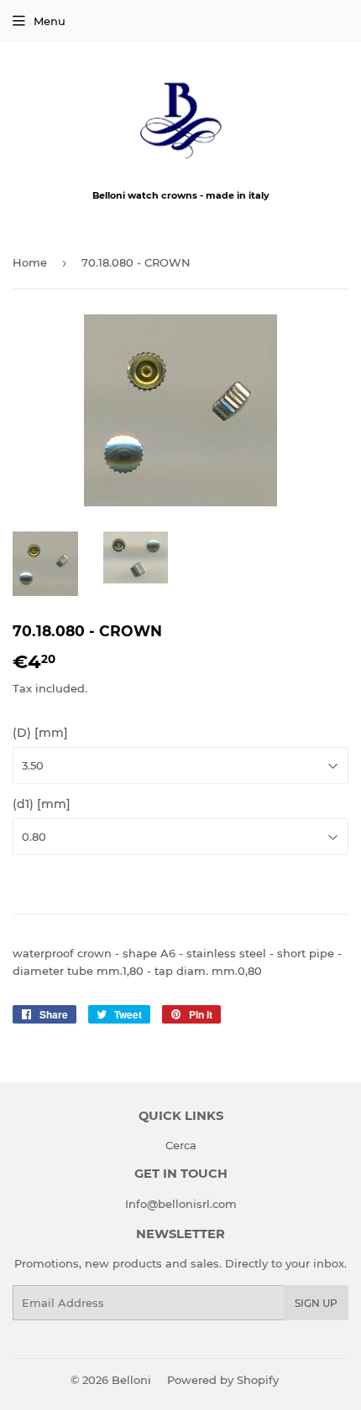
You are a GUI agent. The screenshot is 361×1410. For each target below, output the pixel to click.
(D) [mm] (40, 732)
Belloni (131, 1380)
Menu (49, 21)
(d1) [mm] (42, 803)
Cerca (180, 1145)
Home (30, 262)
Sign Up (316, 1303)
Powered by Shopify (223, 1380)
